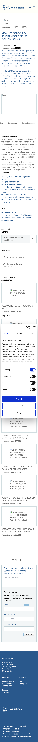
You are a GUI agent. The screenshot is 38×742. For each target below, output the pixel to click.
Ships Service (7, 665)
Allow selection (19, 406)
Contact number (10, 624)
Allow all (19, 399)
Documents (12, 123)
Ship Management (9, 667)
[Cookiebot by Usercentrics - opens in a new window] (27, 327)
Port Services (7, 663)
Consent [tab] (7, 333)
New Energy (6, 669)
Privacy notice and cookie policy (14, 726)
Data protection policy (11, 729)
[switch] (33, 376)
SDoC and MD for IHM (13, 257)
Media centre (7, 684)
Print (16, 560)
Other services (7, 671)
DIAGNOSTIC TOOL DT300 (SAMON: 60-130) (17, 307)
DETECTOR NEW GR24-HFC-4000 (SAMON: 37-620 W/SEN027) (16, 436)
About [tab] (31, 333)
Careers (5, 690)
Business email (9, 614)
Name (6, 604)
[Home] (13, 7)
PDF (24, 560)
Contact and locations (7, 687)
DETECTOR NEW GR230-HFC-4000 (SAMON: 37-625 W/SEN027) (16, 468)
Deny (19, 413)
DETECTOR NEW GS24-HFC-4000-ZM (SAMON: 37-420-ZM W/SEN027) (18, 499)
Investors (5, 692)
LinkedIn (22, 682)
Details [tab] (19, 333)
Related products (28, 123)
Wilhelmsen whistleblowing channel (16, 734)
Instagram (23, 684)
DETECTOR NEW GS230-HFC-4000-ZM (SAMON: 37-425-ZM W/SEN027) (18, 530)
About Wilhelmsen (9, 682)
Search (31, 577)
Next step (29, 635)
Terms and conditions (10, 731)
